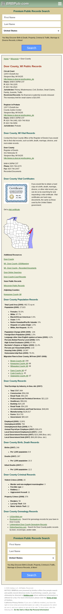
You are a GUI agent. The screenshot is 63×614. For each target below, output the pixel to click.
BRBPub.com (17, 4)
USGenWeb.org (16, 517)
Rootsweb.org (15, 519)
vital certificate (14, 210)
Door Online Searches (13, 272)
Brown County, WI (17, 361)
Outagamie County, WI (19, 376)
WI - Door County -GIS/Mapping (16, 264)
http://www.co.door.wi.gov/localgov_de (19, 79)
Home (6, 59)
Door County (9, 259)
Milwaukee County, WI (19, 366)
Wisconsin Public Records (14, 286)
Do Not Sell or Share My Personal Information (31, 610)
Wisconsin (15, 59)
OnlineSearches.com (18, 527)
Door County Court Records (15, 277)
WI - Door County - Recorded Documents (20, 268)
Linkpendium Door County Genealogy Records (28, 525)
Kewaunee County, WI (12, 294)
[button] (60, 3)
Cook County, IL (16, 373)
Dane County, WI (17, 371)
